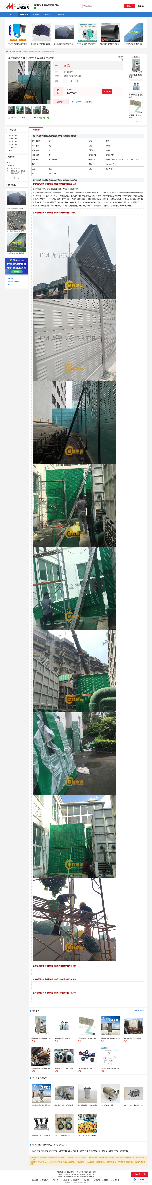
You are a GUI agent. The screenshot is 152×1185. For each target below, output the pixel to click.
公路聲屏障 (63, 1151)
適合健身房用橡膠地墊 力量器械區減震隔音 (44, 44)
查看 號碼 (11, 165)
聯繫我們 (45, 1180)
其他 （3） (12, 151)
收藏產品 (13, 118)
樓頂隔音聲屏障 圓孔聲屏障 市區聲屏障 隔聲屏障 (79, 1174)
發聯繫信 (60, 101)
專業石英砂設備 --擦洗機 (137, 95)
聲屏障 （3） (13, 148)
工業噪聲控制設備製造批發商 (86, 1172)
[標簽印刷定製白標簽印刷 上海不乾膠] (136, 66)
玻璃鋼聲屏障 (73, 1151)
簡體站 (106, 1180)
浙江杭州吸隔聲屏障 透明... (15, 209)
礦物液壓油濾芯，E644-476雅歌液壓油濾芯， (92, 1105)
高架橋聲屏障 (113, 1151)
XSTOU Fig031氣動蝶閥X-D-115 (65, 1136)
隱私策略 (76, 1180)
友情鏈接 (116, 1180)
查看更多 (16, 178)
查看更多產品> (140, 1011)
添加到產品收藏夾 (13, 282)
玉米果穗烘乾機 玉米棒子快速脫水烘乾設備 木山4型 (94, 1136)
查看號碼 (107, 91)
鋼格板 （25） (13, 138)
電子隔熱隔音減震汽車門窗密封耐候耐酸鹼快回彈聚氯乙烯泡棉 (120, 44)
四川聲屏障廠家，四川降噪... (16, 231)
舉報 (23, 118)
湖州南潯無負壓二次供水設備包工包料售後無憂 (46, 1136)
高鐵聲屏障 (124, 1151)
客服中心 (55, 1180)
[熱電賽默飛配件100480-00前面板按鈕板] (136, 106)
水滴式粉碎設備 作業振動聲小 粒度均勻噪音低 (91, 44)
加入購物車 (76, 101)
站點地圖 (66, 1180)
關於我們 (35, 1180)
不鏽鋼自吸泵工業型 (107, 1105)
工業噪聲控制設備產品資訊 (65, 1172)
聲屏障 (19, 51)
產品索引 (10, 278)
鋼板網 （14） (13, 145)
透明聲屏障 (103, 1151)
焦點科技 (79, 1183)
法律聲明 (97, 1180)
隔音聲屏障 (35, 1151)
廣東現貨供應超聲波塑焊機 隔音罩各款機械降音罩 (23, 44)
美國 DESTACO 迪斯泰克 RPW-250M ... (136, 1105)
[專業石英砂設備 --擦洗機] (136, 86)
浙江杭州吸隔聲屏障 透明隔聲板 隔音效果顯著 (68, 44)
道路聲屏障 (53, 1151)
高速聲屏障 (84, 1151)
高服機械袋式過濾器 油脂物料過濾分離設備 (45, 1105)
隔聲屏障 (44, 1151)
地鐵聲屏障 (93, 1151)
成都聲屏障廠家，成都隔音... (16, 253)
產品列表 (12, 51)
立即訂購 (88, 101)
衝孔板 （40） (13, 135)
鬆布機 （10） (13, 141)
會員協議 (86, 1180)
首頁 (6, 51)
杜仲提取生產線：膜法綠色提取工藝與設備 (68, 1105)
